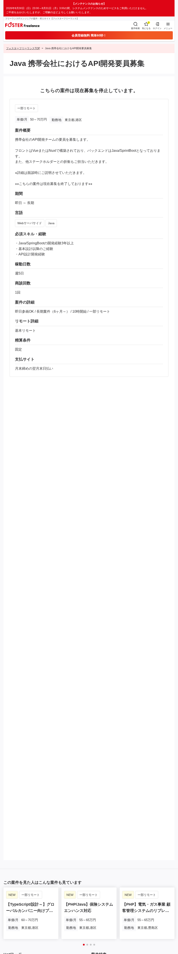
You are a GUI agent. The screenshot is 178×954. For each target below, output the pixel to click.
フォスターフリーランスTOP (23, 48)
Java (51, 223)
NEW (11, 895)
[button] (84, 945)
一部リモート (26, 108)
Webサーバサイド (29, 223)
